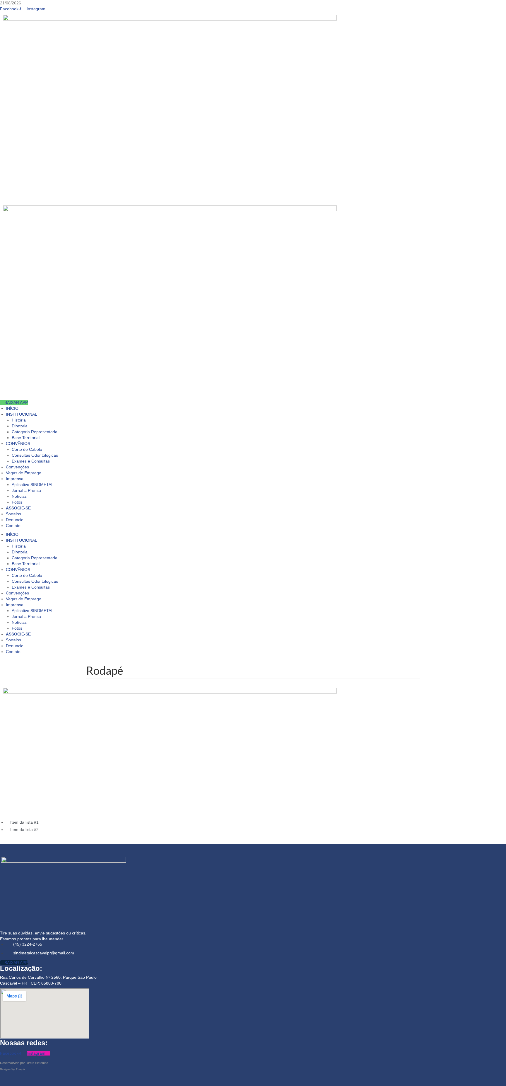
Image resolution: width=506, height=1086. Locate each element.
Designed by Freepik (12, 1069)
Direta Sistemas (37, 1063)
